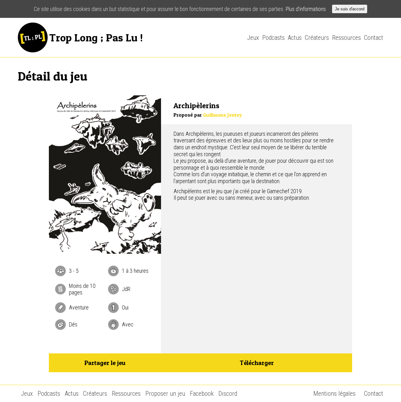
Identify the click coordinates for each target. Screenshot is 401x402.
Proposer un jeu (165, 393)
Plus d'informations (306, 9)
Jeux (253, 37)
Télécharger (257, 363)
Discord (227, 393)
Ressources (346, 37)
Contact (373, 37)
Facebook (202, 393)
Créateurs (317, 37)
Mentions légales (334, 393)
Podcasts (273, 37)
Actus (295, 37)
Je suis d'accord (349, 9)
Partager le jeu (105, 363)
